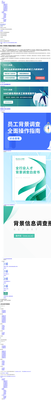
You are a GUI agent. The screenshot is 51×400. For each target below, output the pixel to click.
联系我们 (5, 21)
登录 (1, 24)
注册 (5, 24)
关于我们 (3, 18)
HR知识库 (5, 14)
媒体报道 (5, 20)
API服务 (3, 11)
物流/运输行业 (4, 320)
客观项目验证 (4, 310)
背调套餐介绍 (4, 312)
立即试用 (3, 24)
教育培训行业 (5, 9)
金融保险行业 (4, 316)
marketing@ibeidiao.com (4, 307)
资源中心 (3, 12)
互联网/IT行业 (4, 315)
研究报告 (5, 17)
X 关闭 (1, 377)
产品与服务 (3, 378)
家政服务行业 (5, 10)
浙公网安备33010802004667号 (27, 371)
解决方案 (3, 379)
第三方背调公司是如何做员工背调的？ (11, 42)
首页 (2, 1)
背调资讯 (5, 13)
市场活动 (5, 16)
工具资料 (5, 15)
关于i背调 (5, 19)
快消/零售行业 (4, 319)
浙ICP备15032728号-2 (18, 371)
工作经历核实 (4, 311)
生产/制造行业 (4, 317)
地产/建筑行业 (4, 318)
